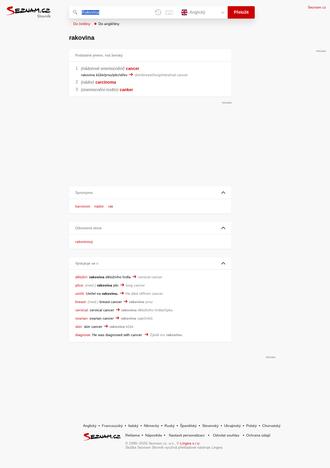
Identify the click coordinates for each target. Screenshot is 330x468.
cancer (132, 68)
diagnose (82, 335)
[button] (150, 192)
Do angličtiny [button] (108, 24)
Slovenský (210, 426)
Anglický (89, 426)
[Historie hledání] (158, 12)
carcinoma (105, 82)
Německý (151, 426)
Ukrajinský (232, 426)
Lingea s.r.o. (190, 443)
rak (110, 206)
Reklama (132, 435)
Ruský (169, 426)
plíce (79, 285)
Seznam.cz (317, 7)
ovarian (81, 318)
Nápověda (153, 435)
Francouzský (112, 426)
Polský (251, 426)
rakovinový (84, 242)
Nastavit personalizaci (186, 435)
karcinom (82, 206)
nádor (99, 206)
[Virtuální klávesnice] (169, 12)
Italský (133, 426)
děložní (81, 277)
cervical (81, 310)
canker (126, 90)
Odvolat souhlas (226, 435)
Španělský (188, 426)
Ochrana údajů (258, 435)
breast (80, 302)
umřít (79, 293)
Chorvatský (271, 426)
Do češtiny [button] (81, 24)
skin (78, 326)
